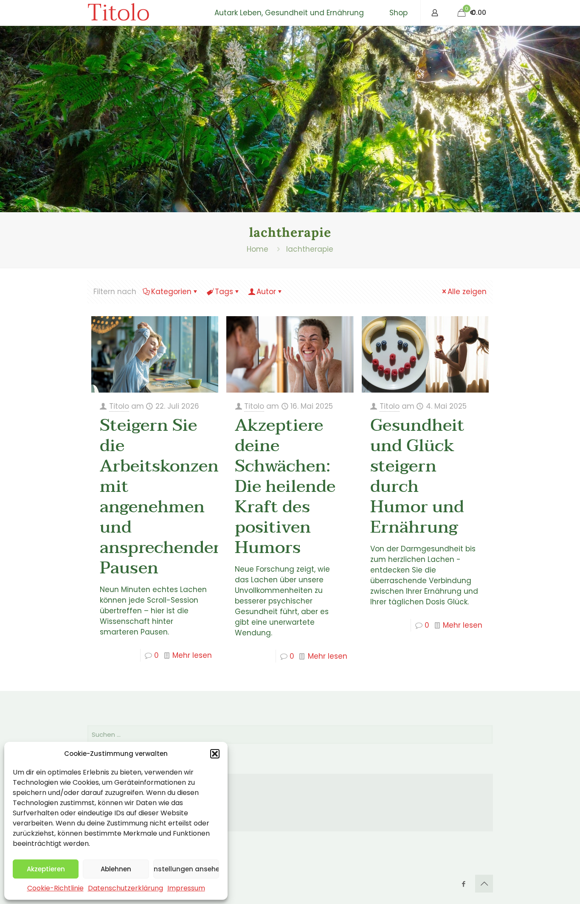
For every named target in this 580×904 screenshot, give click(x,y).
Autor (266, 291)
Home (257, 249)
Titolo (118, 12)
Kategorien (171, 291)
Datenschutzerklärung (125, 888)
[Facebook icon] (463, 883)
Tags (224, 291)
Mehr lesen (192, 655)
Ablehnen (116, 869)
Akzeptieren (46, 869)
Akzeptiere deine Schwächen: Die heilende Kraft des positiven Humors (285, 486)
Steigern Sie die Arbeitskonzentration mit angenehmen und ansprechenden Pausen (188, 496)
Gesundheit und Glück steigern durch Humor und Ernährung (417, 476)
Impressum (186, 888)
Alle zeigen (467, 291)
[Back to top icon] (484, 884)
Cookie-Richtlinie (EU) (140, 820)
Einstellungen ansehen (186, 869)
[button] (215, 754)
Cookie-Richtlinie (55, 888)
